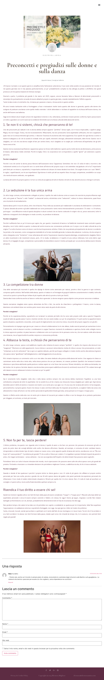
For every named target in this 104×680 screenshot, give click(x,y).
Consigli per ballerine (58, 80)
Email (5, 632)
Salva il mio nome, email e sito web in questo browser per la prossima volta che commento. (39, 648)
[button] (99, 4)
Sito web (5, 640)
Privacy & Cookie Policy (19, 675)
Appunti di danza (46, 80)
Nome (5, 624)
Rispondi (10, 582)
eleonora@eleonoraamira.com (85, 675)
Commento (7, 598)
